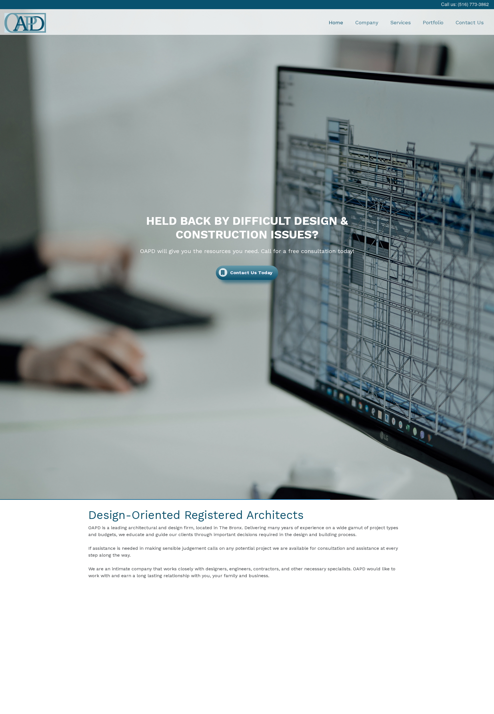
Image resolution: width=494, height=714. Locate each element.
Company (366, 22)
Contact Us (469, 22)
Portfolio (433, 22)
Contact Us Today (250, 272)
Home (336, 22)
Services (400, 22)
